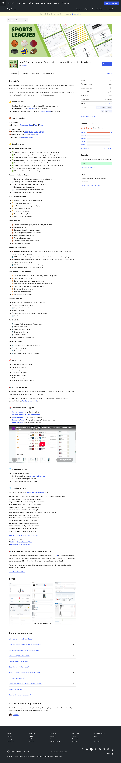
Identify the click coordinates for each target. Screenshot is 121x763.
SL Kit (56, 556)
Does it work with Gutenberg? (19, 667)
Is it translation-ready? (16, 678)
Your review (85, 148)
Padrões (31, 742)
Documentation (17, 412)
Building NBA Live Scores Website (21, 542)
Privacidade (10, 742)
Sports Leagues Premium (35, 492)
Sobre (9, 733)
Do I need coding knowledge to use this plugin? (24, 650)
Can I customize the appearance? (20, 695)
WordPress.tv (55, 742)
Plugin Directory (11, 9)
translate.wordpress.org (37, 476)
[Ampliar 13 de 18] (73, 584)
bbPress (97, 739)
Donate (75, 739)
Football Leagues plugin (29, 401)
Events (74, 736)
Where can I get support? (17, 689)
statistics (108, 107)
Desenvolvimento (48, 73)
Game (31, 125)
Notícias (9, 736)
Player (41, 125)
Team (36, 125)
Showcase (32, 733)
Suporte (109, 73)
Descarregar (107, 64)
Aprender (53, 733)
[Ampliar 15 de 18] (73, 620)
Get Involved (76, 733)
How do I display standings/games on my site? (24, 672)
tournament (108, 111)
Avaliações (24, 73)
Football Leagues (45, 111)
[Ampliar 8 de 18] (51, 614)
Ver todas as (108, 148)
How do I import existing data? (19, 656)
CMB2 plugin (31, 109)
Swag (74, 742)
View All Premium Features (17, 535)
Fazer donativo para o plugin (90, 185)
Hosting (9, 739)
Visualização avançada (88, 116)
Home (26, 132)
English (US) (108, 103)
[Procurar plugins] (26, 20)
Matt (96, 736)
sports (103, 107)
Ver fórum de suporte (88, 167)
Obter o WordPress (111, 3)
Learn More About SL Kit (17, 572)
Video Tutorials (17, 423)
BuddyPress (98, 742)
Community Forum (18, 420)
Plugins (31, 739)
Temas (31, 736)
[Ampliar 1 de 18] (28, 584)
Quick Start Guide (18, 417)
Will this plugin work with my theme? (21, 639)
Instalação (35, 73)
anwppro (25, 65)
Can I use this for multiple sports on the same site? (25, 644)
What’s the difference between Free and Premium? (25, 684)
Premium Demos (32, 535)
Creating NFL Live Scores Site (20, 545)
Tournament (24, 125)
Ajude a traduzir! (76, 14)
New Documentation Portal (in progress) (26, 415)
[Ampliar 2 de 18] (28, 606)
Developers (53, 739)
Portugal (26, 751)
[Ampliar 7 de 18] (51, 584)
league (98, 107)
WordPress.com (99, 733)
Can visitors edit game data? (18, 661)
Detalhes (14, 73)
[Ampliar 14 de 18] (73, 605)
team (102, 111)
